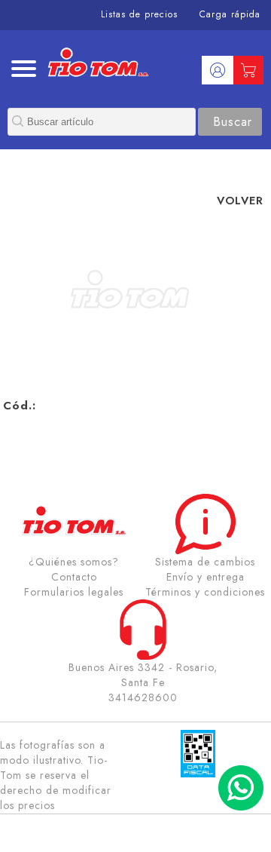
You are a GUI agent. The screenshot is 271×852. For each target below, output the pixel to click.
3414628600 (143, 697)
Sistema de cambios (205, 561)
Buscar (232, 121)
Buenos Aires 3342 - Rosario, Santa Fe (143, 675)
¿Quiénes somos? (74, 561)
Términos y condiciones (205, 591)
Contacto (74, 576)
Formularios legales (73, 591)
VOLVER (240, 200)
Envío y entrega (205, 576)
